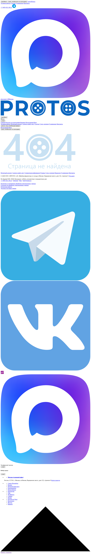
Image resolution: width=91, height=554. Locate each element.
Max (20, 180)
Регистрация (29, 122)
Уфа (9, 493)
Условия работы (5, 3)
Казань (10, 485)
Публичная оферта (6, 187)
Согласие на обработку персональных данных (15, 185)
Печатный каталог (16, 124)
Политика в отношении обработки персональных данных (18, 183)
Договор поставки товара (8, 188)
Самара (10, 496)
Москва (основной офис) (15, 477)
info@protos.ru (27, 180)
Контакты (27, 3)
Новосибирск (12, 490)
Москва (7, 99)
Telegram (15, 180)
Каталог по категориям (13, 122)
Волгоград (11, 501)
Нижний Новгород (13, 486)
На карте (71, 176)
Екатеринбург (12, 488)
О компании (19, 3)
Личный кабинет (10, 126)
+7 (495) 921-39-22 (6, 7)
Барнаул (10, 504)
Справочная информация (32, 173)
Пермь (10, 498)
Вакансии (58, 173)
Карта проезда (55, 480)
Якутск (10, 502)
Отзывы (42, 173)
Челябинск (11, 494)
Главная (3, 122)
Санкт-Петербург (13, 483)
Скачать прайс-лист (28, 124)
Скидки (13, 3)
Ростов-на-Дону (13, 499)
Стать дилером (44, 124)
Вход (35, 122)
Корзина (22, 122)
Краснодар (11, 491)
